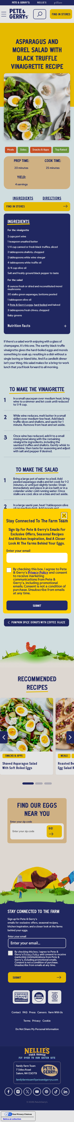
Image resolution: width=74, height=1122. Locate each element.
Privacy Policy (38, 573)
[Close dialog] (64, 515)
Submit (37, 606)
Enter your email (18, 551)
